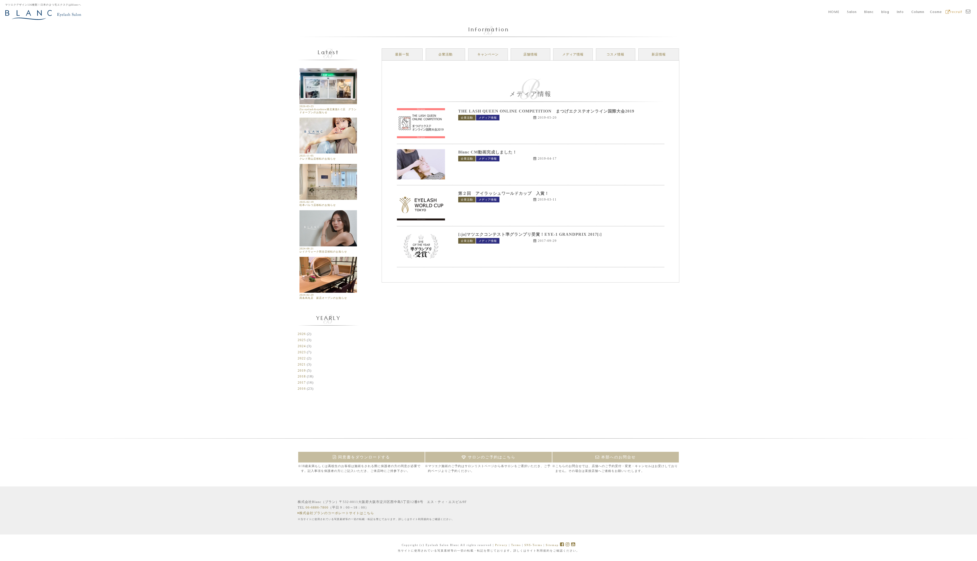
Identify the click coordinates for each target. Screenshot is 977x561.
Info (900, 12)
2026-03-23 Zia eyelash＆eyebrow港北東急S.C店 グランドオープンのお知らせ (328, 109)
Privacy (501, 544)
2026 (302, 334)
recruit (956, 12)
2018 (302, 376)
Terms (516, 544)
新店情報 (659, 54)
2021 (302, 364)
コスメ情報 (615, 54)
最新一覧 (402, 54)
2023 (302, 352)
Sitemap (552, 544)
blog (885, 12)
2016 (302, 388)
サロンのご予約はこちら (490, 457)
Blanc (869, 12)
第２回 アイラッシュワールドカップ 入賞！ (503, 193)
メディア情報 (573, 54)
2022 (302, 358)
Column (917, 12)
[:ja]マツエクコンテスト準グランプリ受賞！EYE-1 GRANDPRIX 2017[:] (530, 234)
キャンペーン (488, 54)
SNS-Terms (533, 544)
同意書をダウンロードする (363, 457)
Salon (852, 12)
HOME (833, 12)
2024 (302, 346)
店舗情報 (530, 54)
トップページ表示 (514, 117)
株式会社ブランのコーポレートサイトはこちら (336, 513)
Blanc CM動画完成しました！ (487, 152)
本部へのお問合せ (618, 457)
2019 (302, 370)
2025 (302, 340)
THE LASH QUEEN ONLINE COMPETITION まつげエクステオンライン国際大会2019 (546, 111)
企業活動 (445, 54)
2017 (302, 382)
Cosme (936, 12)
